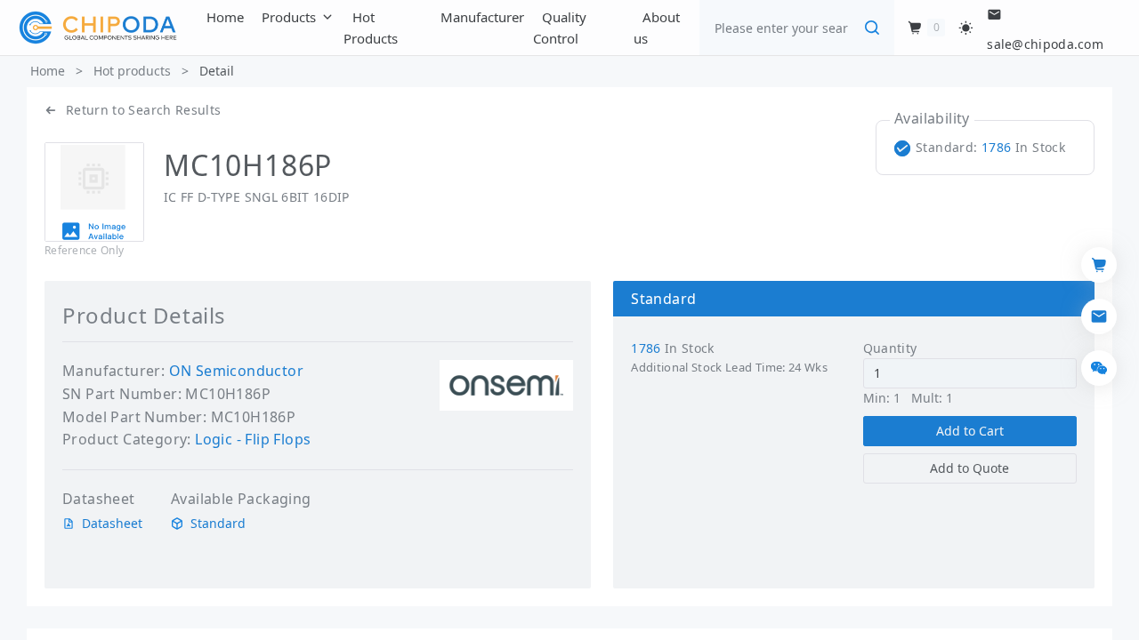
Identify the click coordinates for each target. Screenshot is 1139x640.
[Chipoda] (98, 27)
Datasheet (112, 523)
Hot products (132, 70)
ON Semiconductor (236, 370)
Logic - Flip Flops (253, 439)
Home (47, 70)
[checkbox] (983, 147)
